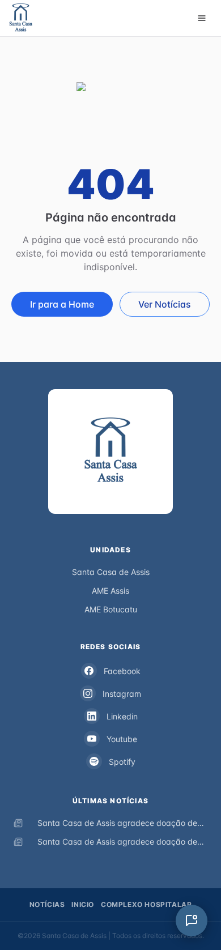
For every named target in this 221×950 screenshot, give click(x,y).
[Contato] (191, 920)
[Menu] (202, 18)
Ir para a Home (62, 304)
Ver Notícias (164, 304)
